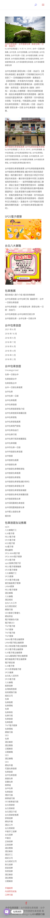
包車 (7, 699)
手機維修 (9, 888)
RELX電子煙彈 (11, 589)
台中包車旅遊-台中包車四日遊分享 (20, 314)
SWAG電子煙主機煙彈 (14, 639)
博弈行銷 (9, 795)
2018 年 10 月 (11, 333)
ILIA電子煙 (9, 533)
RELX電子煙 (10, 536)
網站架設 (9, 616)
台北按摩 (9, 834)
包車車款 (9, 712)
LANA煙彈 (9, 586)
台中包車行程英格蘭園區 (15, 438)
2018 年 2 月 (10, 359)
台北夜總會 (10, 805)
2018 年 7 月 (10, 342)
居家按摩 (9, 868)
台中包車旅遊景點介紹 (22, 153)
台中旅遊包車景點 (32, 58)
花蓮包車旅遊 (11, 768)
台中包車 (12, 52)
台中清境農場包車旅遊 (24, 62)
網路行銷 (9, 609)
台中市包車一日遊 (18, 55)
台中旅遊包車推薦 (18, 58)
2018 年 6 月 (10, 346)
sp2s (7, 526)
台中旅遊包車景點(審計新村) (20, 163)
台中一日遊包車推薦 (13, 387)
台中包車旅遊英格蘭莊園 (15, 413)
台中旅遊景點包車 (13, 498)
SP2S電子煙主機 (12, 579)
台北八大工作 (11, 603)
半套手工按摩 (11, 831)
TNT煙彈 (9, 629)
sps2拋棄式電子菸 (13, 563)
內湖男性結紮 (11, 891)
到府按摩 (9, 871)
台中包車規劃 (11, 443)
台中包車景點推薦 (13, 421)
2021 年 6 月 (10, 329)
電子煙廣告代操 (12, 619)
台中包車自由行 (12, 430)
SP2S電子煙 (10, 540)
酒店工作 (9, 825)
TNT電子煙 (10, 626)
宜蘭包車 (9, 781)
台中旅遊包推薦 (32, 55)
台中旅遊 (24, 156)
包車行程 (9, 715)
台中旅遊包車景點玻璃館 (15, 490)
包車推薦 (9, 702)
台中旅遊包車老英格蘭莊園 (16, 494)
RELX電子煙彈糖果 (13, 566)
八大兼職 (9, 596)
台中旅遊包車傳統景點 (14, 468)
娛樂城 (8, 785)
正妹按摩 (9, 841)
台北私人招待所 (12, 675)
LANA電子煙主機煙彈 (14, 642)
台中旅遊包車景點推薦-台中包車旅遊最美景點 (25, 146)
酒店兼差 (9, 742)
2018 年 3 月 (10, 355)
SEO (7, 735)
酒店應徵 (9, 745)
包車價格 (9, 705)
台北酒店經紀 (11, 606)
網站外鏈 (9, 765)
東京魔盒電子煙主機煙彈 (15, 659)
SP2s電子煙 (10, 560)
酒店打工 (9, 854)
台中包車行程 (11, 434)
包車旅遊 (9, 719)
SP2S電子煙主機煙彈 (14, 649)
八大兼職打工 (11, 530)
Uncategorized (11, 370)
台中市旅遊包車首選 (12, 156)
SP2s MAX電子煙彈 (13, 556)
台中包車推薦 (22, 52)
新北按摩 (9, 864)
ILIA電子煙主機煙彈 (13, 652)
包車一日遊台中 (12, 374)
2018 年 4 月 (10, 350)
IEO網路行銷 (38, 914)
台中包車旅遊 (12, 48)
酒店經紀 (9, 599)
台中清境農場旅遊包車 (14, 507)
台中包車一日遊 (12, 396)
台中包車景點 (37, 153)
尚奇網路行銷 (11, 692)
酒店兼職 (9, 593)
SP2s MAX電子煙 (12, 553)
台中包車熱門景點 (13, 426)
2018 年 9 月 (10, 338)
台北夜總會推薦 (12, 815)
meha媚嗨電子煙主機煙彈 (16, 656)
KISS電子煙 (10, 543)
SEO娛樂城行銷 (11, 801)
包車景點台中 (11, 383)
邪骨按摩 (9, 818)
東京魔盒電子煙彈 (13, 583)
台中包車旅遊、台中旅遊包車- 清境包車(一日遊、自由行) (24, 45)
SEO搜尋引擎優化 (12, 613)
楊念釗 (8, 516)
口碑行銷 (9, 894)
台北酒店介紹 (11, 811)
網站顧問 (9, 550)
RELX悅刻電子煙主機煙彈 (16, 646)
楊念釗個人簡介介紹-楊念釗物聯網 (20, 294)
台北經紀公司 (11, 861)
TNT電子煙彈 (11, 725)
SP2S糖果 (9, 672)
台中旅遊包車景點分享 (14, 486)
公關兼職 (9, 752)
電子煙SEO (9, 622)
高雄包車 (9, 778)
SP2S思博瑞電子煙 (13, 669)
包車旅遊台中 (11, 378)
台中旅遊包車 (34, 156)
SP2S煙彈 (9, 576)
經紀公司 (9, 695)
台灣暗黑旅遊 (11, 689)
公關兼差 (9, 748)
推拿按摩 (9, 685)
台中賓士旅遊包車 (13, 511)
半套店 (8, 838)
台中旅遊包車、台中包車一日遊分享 (20, 318)
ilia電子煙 (9, 546)
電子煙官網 (10, 662)
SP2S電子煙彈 (11, 570)
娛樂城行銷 (10, 798)
